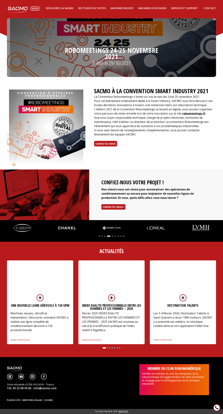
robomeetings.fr (194, 113)
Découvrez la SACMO (59, 8)
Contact (210, 8)
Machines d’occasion (152, 8)
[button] (99, 236)
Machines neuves (122, 8)
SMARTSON (123, 411)
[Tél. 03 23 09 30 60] (216, 408)
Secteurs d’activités (92, 8)
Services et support (184, 8)
